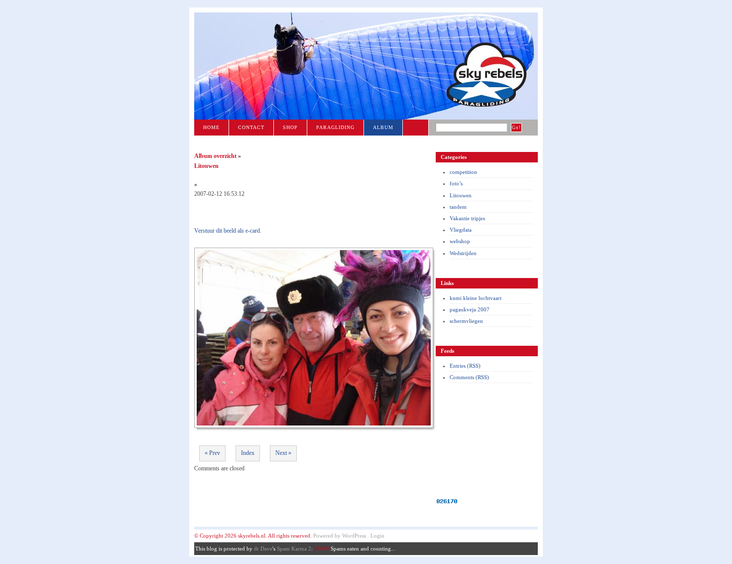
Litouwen (461, 195)
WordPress (354, 536)
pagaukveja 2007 (469, 309)
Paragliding (335, 127)
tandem (458, 207)
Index (247, 452)
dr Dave (263, 549)
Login (377, 536)
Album (383, 127)
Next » (283, 452)
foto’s (456, 183)
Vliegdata (461, 230)
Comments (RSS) (469, 377)
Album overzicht (215, 155)
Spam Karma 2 (294, 549)
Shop (290, 127)
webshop (460, 241)
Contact (251, 127)
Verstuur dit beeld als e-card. (227, 230)
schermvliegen (466, 321)
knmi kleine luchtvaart (475, 298)
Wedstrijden (463, 253)
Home (211, 127)
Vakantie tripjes (467, 218)
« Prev (212, 452)
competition (463, 172)
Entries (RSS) (465, 366)
